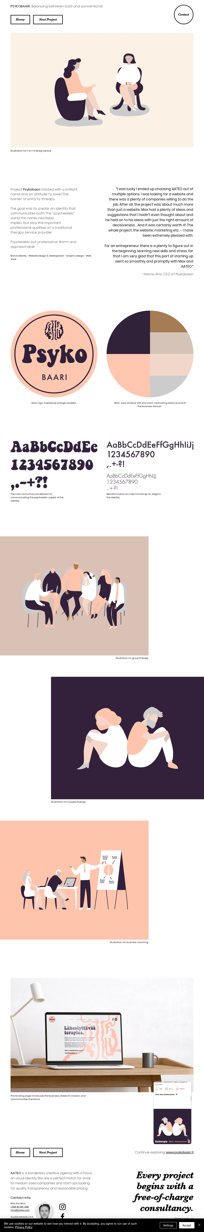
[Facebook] (62, 1216)
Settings (168, 1225)
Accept (186, 1225)
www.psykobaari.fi (179, 1152)
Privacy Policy (23, 1227)
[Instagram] (62, 1207)
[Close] (199, 1225)
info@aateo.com (20, 1210)
